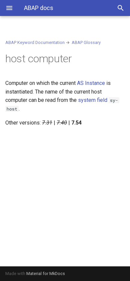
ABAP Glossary (86, 42)
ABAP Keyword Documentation (35, 42)
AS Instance (91, 83)
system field (92, 100)
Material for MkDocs (45, 273)
